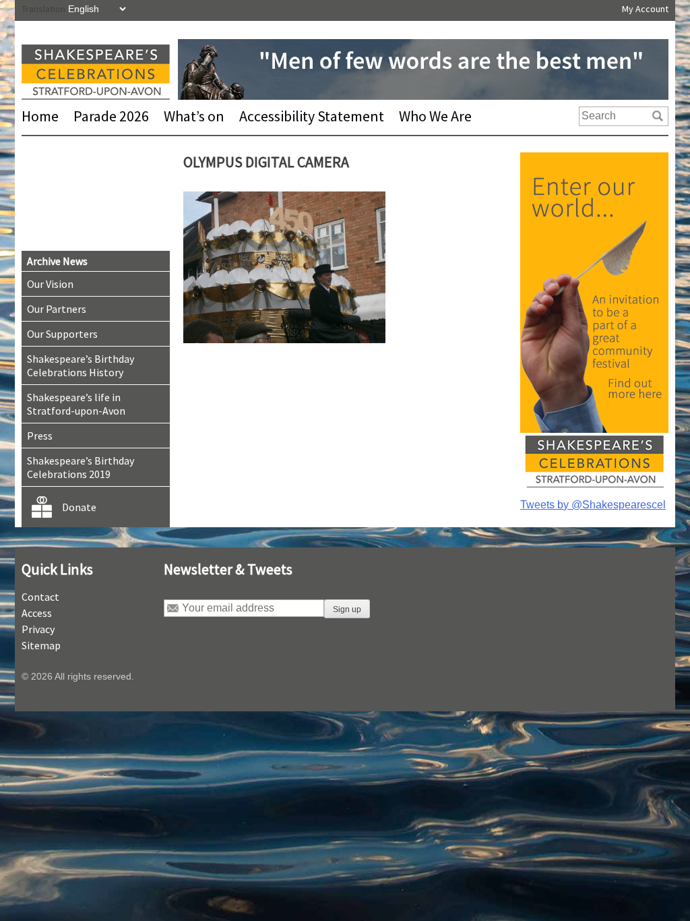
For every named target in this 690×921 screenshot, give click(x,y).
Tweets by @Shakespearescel (593, 504)
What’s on (194, 116)
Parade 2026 (111, 116)
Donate (79, 507)
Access (37, 613)
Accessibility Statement (311, 116)
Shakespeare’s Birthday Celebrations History (80, 365)
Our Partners (56, 309)
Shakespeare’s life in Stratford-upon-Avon (76, 403)
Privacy (38, 629)
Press (40, 435)
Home (40, 116)
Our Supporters (62, 333)
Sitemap (41, 645)
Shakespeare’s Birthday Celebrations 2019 (80, 467)
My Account (645, 9)
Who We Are (435, 116)
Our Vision (50, 284)
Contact (40, 596)
